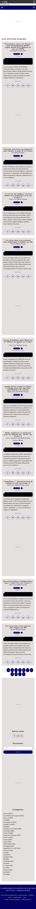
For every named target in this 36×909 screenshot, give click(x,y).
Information (14, 438)
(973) (6, 855)
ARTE (24, 50)
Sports (13, 391)
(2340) (7, 839)
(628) (6, 874)
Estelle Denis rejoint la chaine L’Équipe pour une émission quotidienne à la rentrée (18, 388)
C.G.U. (24, 897)
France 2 (9, 485)
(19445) (13, 815)
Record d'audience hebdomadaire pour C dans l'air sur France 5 (18, 582)
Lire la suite (18, 81)
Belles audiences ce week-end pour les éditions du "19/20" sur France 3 (18, 434)
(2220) (7, 842)
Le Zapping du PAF (12, 895)
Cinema (27, 485)
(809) (6, 863)
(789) (7, 865)
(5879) (8, 818)
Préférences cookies (26, 899)
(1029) (8, 850)
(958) (8, 857)
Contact (10, 897)
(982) (6, 852)
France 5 (11, 584)
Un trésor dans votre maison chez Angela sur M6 (18, 627)
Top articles (31, 895)
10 (16, 674)
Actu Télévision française (16, 50)
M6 (11, 244)
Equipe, (9, 391)
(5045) (6, 820)
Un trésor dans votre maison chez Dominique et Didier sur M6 (18, 241)
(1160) (8, 846)
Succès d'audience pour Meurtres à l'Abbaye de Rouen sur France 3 (18, 341)
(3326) (11, 835)
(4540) (9, 824)
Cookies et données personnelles (12, 899)
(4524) (6, 826)
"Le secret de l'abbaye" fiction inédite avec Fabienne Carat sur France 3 (18, 195)
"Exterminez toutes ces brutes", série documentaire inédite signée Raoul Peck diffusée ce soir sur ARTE (18, 46)
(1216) (9, 844)
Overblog (27, 890)
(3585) (12, 828)
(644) (6, 872)
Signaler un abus (17, 897)
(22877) (8, 813)
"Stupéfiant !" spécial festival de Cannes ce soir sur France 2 (18, 482)
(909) (6, 859)
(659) (7, 870)
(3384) (8, 833)
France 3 (11, 199)
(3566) (8, 831)
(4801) (9, 822)
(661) (6, 868)
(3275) (8, 837)
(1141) (11, 848)
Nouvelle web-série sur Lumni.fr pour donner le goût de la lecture (18, 150)
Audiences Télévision (18, 440)
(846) (8, 861)
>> (24, 674)
